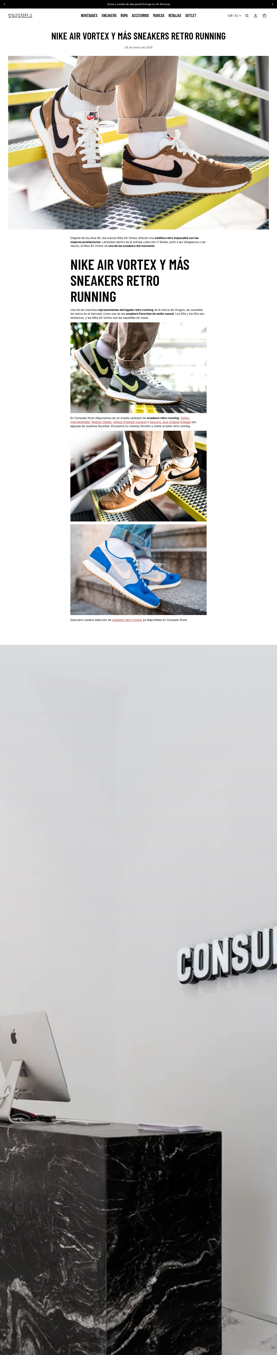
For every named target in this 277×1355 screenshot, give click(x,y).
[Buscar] (247, 15)
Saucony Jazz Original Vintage (170, 422)
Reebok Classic (101, 422)
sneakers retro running (127, 620)
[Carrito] (264, 15)
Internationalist (80, 422)
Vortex (184, 418)
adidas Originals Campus (129, 422)
